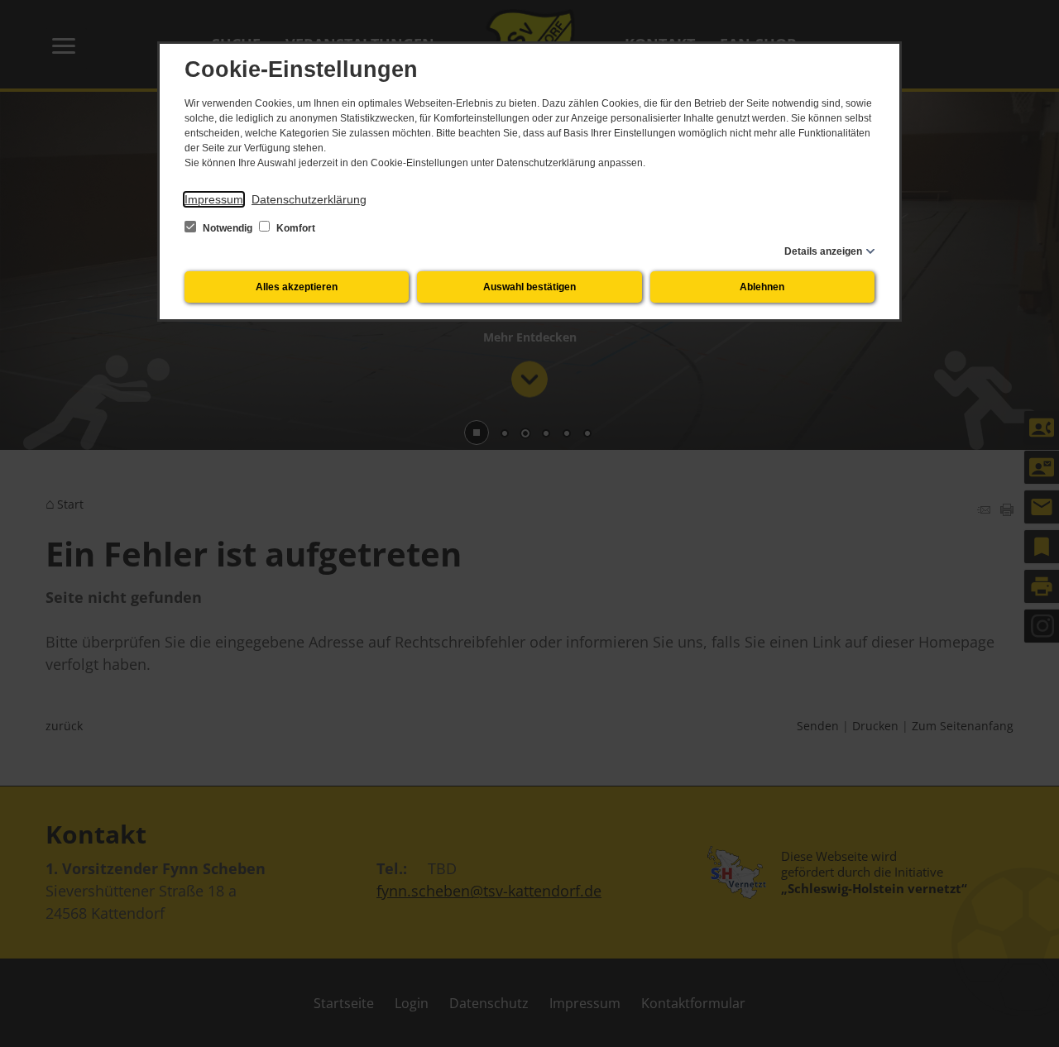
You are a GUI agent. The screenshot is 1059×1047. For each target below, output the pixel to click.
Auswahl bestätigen (529, 287)
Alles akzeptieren (297, 287)
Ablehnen (762, 287)
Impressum (213, 199)
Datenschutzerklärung (309, 199)
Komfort (294, 228)
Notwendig (227, 228)
